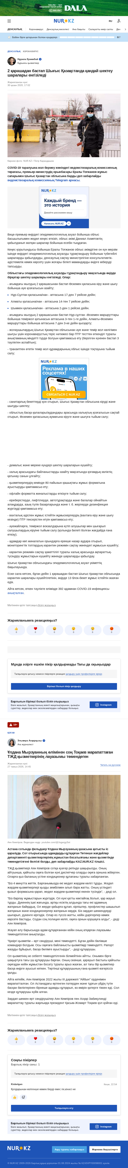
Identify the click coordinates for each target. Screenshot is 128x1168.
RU (110, 21)
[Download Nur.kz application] (64, 8)
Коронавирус (36, 29)
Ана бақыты (78, 29)
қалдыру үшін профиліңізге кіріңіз (84, 674)
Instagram (106, 704)
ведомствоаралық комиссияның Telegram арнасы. (44, 180)
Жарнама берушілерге (105, 1149)
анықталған (16, 593)
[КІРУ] (119, 21)
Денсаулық (15, 29)
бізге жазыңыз (47, 605)
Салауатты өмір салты (100, 29)
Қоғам (11, 733)
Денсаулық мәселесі (58, 29)
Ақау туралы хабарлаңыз (69, 1149)
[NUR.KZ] (64, 21)
